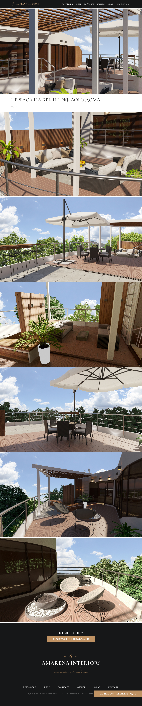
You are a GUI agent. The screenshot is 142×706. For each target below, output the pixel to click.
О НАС (110, 4)
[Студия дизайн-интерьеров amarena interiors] (25, 4)
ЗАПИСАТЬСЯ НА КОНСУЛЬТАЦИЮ (71, 639)
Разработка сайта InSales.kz (81, 694)
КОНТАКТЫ (113, 687)
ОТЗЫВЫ (101, 4)
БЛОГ (78, 4)
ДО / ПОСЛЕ (89, 4)
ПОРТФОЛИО (67, 4)
